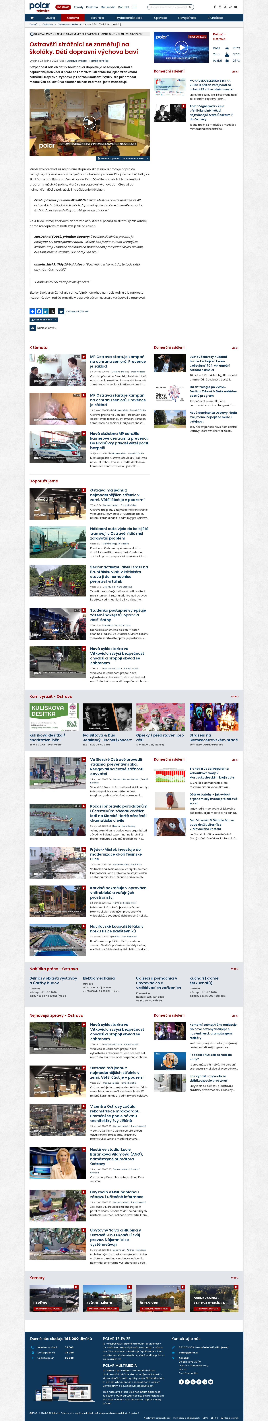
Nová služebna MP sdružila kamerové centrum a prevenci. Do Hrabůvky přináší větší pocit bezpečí (119, 440)
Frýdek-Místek (120, 864)
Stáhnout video (134, 158)
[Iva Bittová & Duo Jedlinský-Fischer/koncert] (107, 717)
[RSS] (204, 1381)
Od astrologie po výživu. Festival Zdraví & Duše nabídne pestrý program (213, 391)
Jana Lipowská (138, 1126)
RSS (216, 1417)
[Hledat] (190, 7)
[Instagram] (219, 6)
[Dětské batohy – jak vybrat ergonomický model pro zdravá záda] (170, 801)
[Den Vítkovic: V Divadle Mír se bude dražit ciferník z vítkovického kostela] (170, 827)
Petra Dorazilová (123, 625)
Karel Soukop (128, 826)
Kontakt (123, 7)
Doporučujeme (44, 481)
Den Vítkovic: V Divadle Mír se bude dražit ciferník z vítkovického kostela (212, 824)
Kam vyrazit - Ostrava (51, 696)
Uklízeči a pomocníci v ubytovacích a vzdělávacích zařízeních (158, 983)
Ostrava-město (68, 24)
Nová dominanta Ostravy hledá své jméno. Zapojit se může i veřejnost (213, 417)
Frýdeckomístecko (129, 18)
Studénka (108, 625)
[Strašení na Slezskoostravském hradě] (214, 717)
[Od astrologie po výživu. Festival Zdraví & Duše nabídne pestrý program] (170, 393)
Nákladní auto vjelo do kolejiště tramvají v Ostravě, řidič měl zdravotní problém (119, 533)
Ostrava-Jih (119, 1249)
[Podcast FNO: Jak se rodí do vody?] (170, 1061)
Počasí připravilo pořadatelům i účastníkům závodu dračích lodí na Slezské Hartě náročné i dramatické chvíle (118, 813)
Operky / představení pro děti (160, 738)
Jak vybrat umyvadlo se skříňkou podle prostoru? (209, 1078)
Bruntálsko (215, 18)
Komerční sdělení (169, 71)
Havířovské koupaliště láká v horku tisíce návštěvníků (116, 929)
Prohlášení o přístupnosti (186, 1417)
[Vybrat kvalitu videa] (147, 158)
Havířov (116, 936)
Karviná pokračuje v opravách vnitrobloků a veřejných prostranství (118, 892)
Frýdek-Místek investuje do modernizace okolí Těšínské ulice (116, 854)
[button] (134, 7)
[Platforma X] (225, 6)
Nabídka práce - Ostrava (54, 968)
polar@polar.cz (189, 1352)
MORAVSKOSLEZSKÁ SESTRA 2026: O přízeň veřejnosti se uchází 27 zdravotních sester (212, 85)
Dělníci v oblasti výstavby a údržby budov (53, 981)
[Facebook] (214, 6)
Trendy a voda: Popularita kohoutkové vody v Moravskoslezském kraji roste (212, 773)
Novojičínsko (187, 18)
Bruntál (116, 826)
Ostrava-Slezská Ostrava (126, 779)
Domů (33, 24)
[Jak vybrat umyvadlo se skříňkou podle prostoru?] (170, 1083)
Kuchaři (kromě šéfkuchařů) (204, 981)
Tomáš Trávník (131, 668)
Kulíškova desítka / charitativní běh (47, 738)
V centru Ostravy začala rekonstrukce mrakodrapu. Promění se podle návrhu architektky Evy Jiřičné (115, 1113)
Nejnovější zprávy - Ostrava (56, 1015)
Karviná (117, 902)
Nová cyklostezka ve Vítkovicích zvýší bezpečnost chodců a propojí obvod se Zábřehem (117, 655)
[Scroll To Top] (261, 1417)
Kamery (37, 1277)
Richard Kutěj (129, 902)
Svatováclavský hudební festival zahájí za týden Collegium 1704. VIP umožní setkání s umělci (210, 363)
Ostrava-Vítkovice (112, 668)
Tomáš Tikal (135, 864)
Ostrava (73, 18)
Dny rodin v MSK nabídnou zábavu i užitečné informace (116, 1194)
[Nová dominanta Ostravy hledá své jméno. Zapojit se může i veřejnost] (170, 419)
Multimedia (108, 7)
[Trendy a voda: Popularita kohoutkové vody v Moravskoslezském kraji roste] (170, 775)
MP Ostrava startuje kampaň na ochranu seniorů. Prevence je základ (118, 361)
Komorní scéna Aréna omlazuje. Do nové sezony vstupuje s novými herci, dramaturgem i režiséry (213, 1031)
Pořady (78, 7)
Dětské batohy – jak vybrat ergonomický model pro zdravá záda (213, 798)
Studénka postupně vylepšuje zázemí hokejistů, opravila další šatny (118, 615)
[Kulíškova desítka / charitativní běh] (54, 717)
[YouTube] (235, 6)
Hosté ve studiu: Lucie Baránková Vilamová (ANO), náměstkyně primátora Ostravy (116, 1156)
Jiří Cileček (123, 543)
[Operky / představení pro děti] (160, 717)
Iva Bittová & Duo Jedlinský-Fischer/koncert (107, 738)
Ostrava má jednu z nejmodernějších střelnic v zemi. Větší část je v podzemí (117, 495)
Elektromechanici (99, 978)
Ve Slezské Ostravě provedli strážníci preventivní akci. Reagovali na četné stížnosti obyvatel (116, 766)
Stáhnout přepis (109, 158)
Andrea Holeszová (136, 1249)
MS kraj (50, 18)
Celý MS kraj (109, 543)
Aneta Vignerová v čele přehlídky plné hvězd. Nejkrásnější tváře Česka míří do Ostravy (212, 112)
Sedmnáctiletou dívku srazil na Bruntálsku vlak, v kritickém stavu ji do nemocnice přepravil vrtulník (119, 574)
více (234, 696)
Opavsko (160, 18)
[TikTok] (230, 6)
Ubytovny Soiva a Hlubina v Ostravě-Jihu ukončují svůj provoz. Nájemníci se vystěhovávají (115, 1237)
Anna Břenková (124, 586)
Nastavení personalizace (157, 1417)
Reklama (92, 7)
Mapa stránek (231, 1417)
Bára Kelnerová (129, 936)
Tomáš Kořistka (98, 61)
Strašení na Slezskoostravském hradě (214, 738)
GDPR (205, 1417)
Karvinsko (97, 18)
